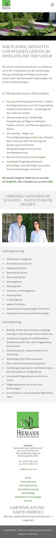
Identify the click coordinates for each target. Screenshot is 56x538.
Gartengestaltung (28, 485)
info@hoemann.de (28, 469)
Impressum (22, 534)
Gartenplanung (28, 481)
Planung (11, 101)
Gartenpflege (28, 493)
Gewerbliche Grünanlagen (28, 496)
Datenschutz (33, 534)
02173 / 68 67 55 (30, 461)
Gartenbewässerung (28, 489)
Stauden (11, 125)
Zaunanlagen (39, 157)
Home (28, 477)
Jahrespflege (13, 165)
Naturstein (37, 137)
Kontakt (28, 500)
